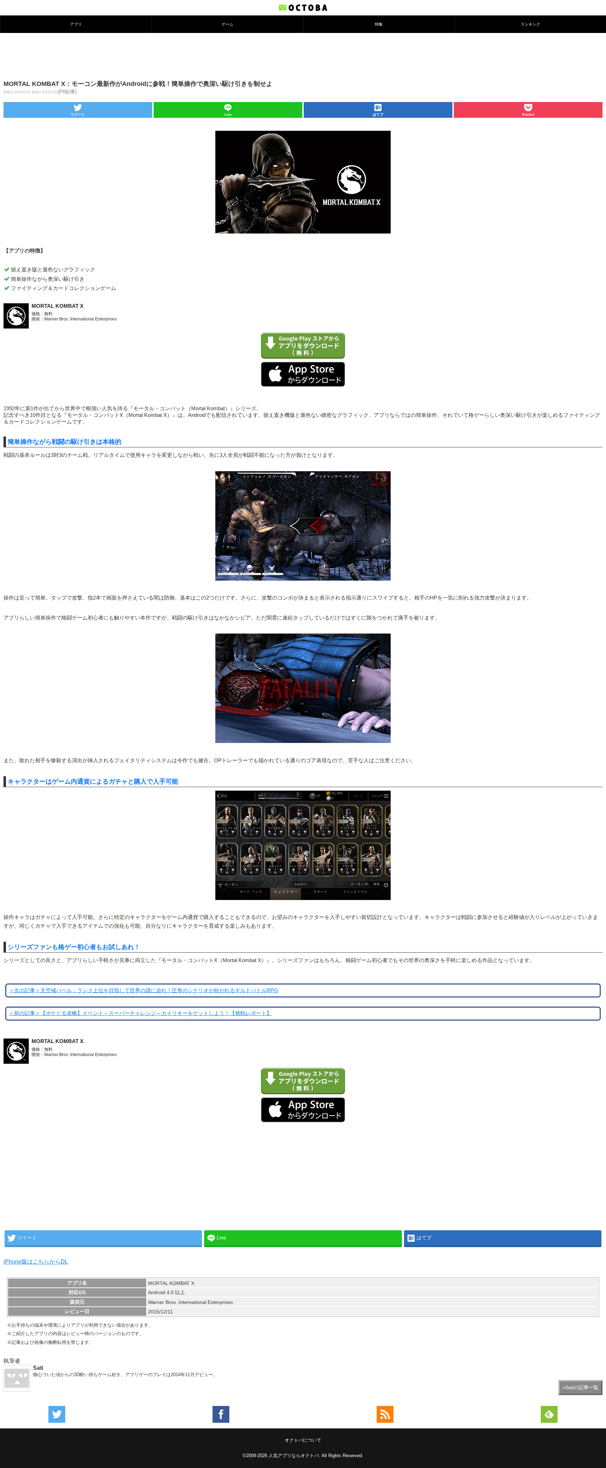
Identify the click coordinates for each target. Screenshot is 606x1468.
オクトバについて (303, 1440)
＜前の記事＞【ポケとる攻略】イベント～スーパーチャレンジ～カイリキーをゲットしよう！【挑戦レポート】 (140, 1013)
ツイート (78, 114)
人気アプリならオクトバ (294, 1455)
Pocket (528, 114)
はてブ (378, 114)
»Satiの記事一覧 (580, 1387)
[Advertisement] (303, 55)
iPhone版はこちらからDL (36, 1262)
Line (228, 114)
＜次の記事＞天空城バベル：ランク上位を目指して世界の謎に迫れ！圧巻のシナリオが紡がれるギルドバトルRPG (143, 990)
